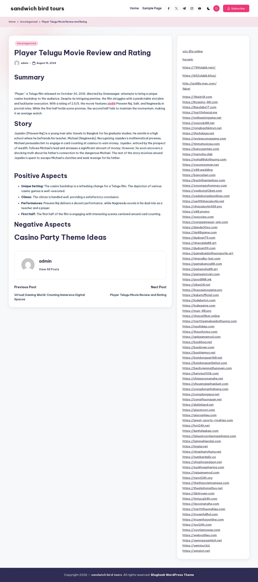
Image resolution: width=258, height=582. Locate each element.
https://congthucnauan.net (202, 399)
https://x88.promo (196, 211)
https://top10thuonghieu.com (204, 509)
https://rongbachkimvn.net (202, 128)
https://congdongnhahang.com (205, 389)
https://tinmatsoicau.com (201, 144)
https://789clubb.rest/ (199, 67)
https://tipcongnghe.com (201, 504)
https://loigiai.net (195, 446)
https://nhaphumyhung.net (202, 452)
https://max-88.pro (197, 311)
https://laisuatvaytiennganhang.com (209, 436)
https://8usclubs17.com (199, 107)
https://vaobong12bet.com (202, 191)
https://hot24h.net (196, 425)
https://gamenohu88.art (200, 269)
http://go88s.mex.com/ (200, 83)
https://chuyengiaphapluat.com (205, 384)
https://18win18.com (197, 97)
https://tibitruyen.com (198, 493)
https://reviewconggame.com (204, 139)
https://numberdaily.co (199, 457)
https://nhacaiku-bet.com (201, 258)
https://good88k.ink (197, 279)
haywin (188, 59)
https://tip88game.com (200, 232)
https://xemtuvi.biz (196, 545)
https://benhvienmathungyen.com (207, 368)
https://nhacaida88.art (199, 243)
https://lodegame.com (199, 305)
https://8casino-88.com (200, 102)
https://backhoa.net (197, 342)
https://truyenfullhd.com (200, 514)
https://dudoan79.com (199, 238)
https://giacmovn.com (199, 410)
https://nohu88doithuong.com (204, 159)
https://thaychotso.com (200, 332)
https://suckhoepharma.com (203, 467)
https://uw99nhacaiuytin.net (203, 201)
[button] (236, 8)
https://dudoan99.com (199, 248)
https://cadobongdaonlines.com (206, 196)
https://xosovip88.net (198, 123)
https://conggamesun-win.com (205, 222)
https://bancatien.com (199, 175)
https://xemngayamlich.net (202, 540)
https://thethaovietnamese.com (206, 483)
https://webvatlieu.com (200, 535)
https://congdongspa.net (201, 394)
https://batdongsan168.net (202, 358)
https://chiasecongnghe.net (203, 378)
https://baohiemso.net (199, 352)
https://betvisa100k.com (201, 373)
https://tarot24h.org (197, 478)
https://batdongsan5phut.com (205, 363)
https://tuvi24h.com (197, 525)
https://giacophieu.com (200, 415)
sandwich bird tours (37, 8)
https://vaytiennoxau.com (201, 530)
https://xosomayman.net (201, 165)
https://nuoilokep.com (198, 326)
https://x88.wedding (198, 170)
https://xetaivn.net (196, 551)
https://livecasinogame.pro (202, 290)
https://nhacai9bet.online (201, 316)
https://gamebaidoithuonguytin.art (208, 253)
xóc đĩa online (193, 51)
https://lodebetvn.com (199, 300)
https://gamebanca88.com (202, 264)
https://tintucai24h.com (200, 499)
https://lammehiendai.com (202, 441)
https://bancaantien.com (201, 149)
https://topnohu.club (198, 154)
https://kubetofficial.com (201, 295)
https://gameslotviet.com (201, 274)
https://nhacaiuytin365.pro (202, 206)
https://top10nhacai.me (200, 112)
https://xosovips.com (198, 217)
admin (45, 261)
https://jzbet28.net (196, 285)
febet (186, 89)
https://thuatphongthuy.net (203, 488)
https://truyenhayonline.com (203, 519)
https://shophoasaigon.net (202, 462)
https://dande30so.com (200, 227)
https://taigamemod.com (201, 472)
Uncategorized (26, 43)
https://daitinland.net (198, 405)
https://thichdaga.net (198, 133)
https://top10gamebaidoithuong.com (210, 321)
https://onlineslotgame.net (202, 118)
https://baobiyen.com (198, 347)
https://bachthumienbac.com (204, 180)
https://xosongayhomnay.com (205, 186)
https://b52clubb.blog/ (199, 76)
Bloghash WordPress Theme (172, 575)
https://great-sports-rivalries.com (208, 420)
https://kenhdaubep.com (201, 431)
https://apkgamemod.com (202, 337)
